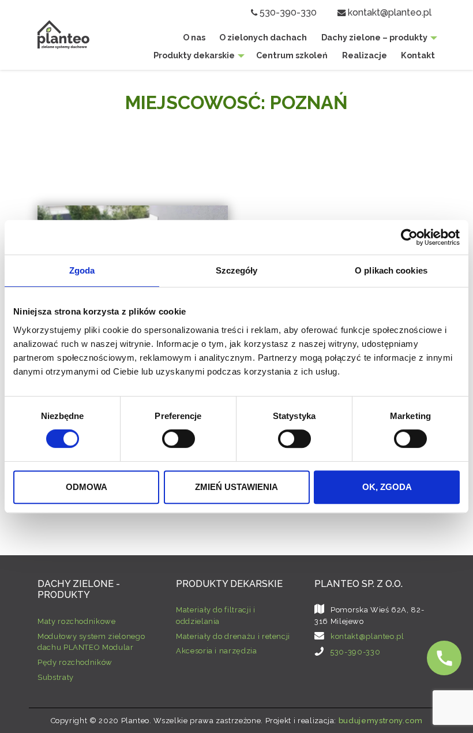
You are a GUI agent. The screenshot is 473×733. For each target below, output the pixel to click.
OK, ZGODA (387, 487)
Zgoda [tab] (82, 270)
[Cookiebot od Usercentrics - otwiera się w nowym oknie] (409, 237)
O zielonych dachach (263, 37)
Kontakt (418, 55)
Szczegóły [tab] (237, 270)
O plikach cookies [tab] (391, 270)
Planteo (63, 34)
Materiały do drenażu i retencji (233, 636)
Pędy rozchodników (74, 662)
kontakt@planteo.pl (389, 12)
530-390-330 (288, 12)
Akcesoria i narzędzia (216, 650)
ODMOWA (86, 487)
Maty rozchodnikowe (76, 621)
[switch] (178, 438)
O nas (194, 37)
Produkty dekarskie (194, 55)
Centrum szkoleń (292, 55)
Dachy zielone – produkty (374, 37)
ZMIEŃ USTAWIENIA (236, 487)
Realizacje (364, 55)
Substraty (55, 677)
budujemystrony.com (381, 720)
